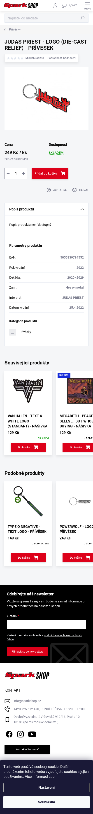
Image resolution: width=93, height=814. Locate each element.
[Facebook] (8, 733)
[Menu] (87, 5)
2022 (80, 267)
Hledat (83, 18)
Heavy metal (75, 287)
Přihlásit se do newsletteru (28, 651)
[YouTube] (32, 733)
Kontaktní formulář (27, 749)
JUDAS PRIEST (73, 297)
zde (51, 776)
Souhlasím (46, 802)
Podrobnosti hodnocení (61, 58)
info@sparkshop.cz (27, 701)
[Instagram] (20, 733)
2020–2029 (75, 277)
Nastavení (46, 787)
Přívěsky (25, 332)
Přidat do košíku (46, 173)
